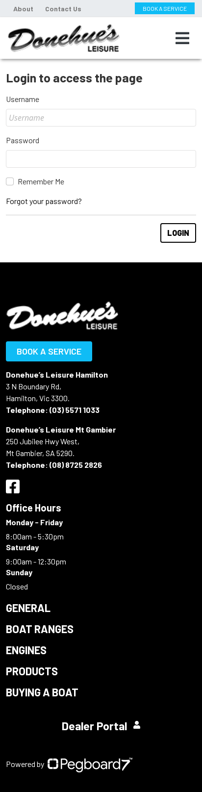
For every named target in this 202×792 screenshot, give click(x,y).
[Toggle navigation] (182, 38)
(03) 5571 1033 (75, 409)
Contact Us (63, 8)
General (28, 607)
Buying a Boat (42, 692)
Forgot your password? (44, 200)
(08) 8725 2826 (76, 464)
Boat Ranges (40, 628)
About (23, 8)
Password (22, 140)
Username (22, 98)
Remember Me (41, 181)
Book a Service (49, 351)
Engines (26, 649)
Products (32, 670)
